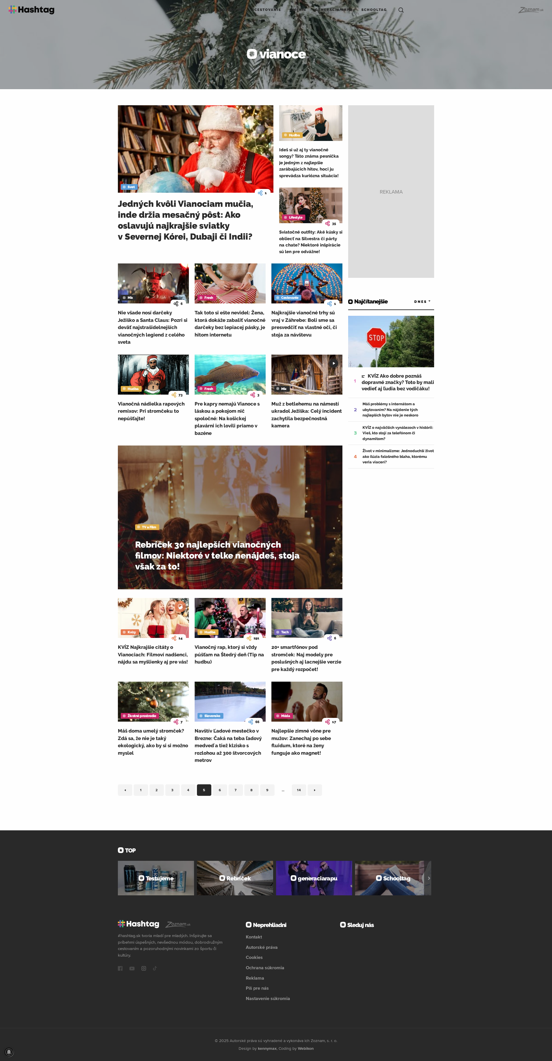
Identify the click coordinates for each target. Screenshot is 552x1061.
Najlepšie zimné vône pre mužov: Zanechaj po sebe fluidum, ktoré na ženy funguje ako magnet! (301, 742)
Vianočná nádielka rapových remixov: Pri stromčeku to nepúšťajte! (151, 411)
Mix (130, 298)
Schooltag (374, 10)
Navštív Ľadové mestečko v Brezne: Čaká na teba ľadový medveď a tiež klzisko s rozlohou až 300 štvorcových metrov (228, 745)
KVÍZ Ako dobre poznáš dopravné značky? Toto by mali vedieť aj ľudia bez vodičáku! (398, 382)
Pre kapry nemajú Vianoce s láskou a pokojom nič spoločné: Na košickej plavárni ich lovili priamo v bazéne (227, 418)
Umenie (298, 10)
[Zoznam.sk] (530, 10)
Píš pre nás (257, 988)
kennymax (267, 1048)
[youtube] (132, 969)
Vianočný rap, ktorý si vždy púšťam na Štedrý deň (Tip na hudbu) (229, 654)
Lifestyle (177, 10)
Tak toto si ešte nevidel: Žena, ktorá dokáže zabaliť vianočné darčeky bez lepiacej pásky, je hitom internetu (230, 324)
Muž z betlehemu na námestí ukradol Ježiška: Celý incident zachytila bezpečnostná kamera (306, 415)
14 (301, 791)
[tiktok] (155, 969)
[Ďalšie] (429, 878)
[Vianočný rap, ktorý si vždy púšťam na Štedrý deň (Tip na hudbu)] (230, 618)
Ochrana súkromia (265, 967)
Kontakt (254, 936)
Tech (284, 632)
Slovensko (212, 716)
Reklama (255, 977)
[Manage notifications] (9, 1052)
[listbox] (414, 302)
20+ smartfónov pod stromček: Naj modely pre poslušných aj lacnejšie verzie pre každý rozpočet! (306, 658)
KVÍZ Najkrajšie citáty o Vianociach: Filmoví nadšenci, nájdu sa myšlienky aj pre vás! (153, 654)
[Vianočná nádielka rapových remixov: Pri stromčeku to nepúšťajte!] (153, 375)
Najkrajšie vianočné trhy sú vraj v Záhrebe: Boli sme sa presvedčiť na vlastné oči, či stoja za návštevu (304, 324)
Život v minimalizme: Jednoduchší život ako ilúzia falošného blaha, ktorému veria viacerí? (398, 456)
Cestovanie (267, 10)
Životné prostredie (142, 716)
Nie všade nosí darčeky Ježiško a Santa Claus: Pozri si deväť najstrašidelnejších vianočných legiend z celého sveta (152, 327)
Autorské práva (262, 947)
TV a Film (149, 527)
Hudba (294, 135)
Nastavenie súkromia (268, 998)
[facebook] (120, 969)
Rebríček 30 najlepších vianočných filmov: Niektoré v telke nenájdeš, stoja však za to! (217, 555)
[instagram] (143, 969)
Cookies (254, 957)
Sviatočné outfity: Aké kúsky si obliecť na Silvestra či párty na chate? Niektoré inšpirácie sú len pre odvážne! (310, 242)
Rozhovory (232, 10)
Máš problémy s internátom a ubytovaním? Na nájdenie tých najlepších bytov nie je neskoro (390, 409)
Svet (131, 187)
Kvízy (204, 10)
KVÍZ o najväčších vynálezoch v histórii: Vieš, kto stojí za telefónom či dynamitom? (398, 433)
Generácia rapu (334, 10)
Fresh (208, 298)
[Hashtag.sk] (31, 9)
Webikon (306, 1048)
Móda (285, 716)
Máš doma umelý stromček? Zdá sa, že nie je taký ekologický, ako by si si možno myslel (153, 742)
